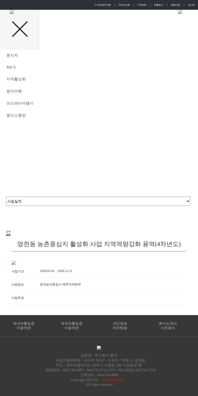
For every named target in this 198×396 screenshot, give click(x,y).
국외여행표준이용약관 (71, 325)
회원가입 (175, 5)
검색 (8, 231)
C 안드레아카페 (103, 5)
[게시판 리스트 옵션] (10, 225)
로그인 (191, 5)
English (93, 12)
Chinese (133, 12)
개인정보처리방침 (120, 325)
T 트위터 (141, 5)
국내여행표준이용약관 (24, 325)
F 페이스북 (124, 5)
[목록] (10, 216)
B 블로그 (158, 5)
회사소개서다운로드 (168, 325)
